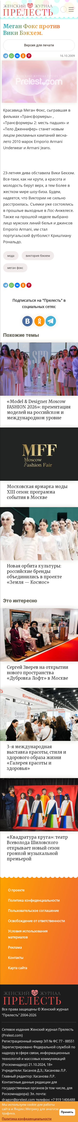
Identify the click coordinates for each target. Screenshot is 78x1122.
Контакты (15, 957)
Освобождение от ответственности (36, 920)
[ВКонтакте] (17, 55)
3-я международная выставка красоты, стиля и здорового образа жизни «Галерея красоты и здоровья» (36, 757)
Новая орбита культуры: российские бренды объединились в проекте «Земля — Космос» (34, 574)
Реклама (15, 947)
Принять (67, 1112)
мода (10, 256)
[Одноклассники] (23, 55)
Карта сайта (17, 968)
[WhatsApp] (11, 55)
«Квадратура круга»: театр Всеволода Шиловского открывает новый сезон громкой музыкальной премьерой (37, 848)
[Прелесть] (28, 4)
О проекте (16, 890)
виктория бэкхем (38, 256)
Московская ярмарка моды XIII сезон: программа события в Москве (37, 492)
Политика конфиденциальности (34, 900)
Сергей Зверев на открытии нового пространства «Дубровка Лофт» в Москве (37, 673)
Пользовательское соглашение (33, 910)
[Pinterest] (28, 55)
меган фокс (15, 268)
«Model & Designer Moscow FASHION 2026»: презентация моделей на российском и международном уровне (39, 409)
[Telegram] (5, 55)
